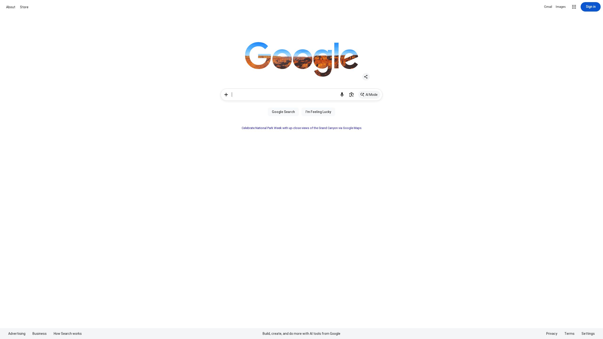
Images (561, 6)
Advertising (16, 333)
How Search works (68, 333)
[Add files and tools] (226, 94)
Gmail (548, 6)
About (10, 7)
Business (40, 333)
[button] (574, 7)
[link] (369, 94)
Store (24, 7)
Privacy (551, 333)
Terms (569, 333)
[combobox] (284, 95)
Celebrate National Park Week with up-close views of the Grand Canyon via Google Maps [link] (302, 128)
